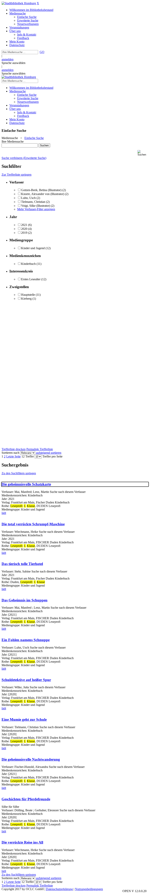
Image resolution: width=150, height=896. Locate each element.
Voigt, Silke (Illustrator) (35, 205)
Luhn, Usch (28, 198)
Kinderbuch (28, 263)
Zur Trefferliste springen (16, 174)
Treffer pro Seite (52, 456)
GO (42, 52)
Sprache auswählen (13, 63)
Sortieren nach (10, 452)
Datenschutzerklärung (59, 889)
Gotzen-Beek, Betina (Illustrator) (41, 190)
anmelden (7, 59)
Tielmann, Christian (33, 201)
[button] (143, 153)
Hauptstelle (28, 294)
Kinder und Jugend (33, 248)
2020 (24, 228)
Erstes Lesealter (30, 279)
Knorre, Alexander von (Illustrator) (42, 194)
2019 (24, 232)
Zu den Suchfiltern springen (19, 473)
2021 (24, 224)
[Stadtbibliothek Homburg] (19, 3)
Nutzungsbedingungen (89, 889)
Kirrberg (26, 298)
